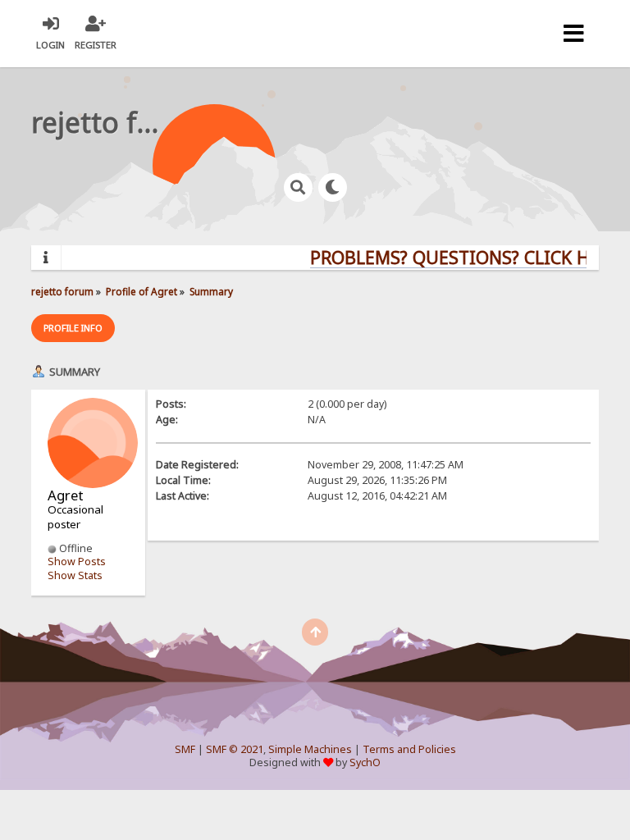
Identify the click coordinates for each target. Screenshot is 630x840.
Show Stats (75, 575)
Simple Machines (310, 749)
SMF (185, 749)
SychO (365, 762)
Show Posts (77, 561)
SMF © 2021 (234, 749)
